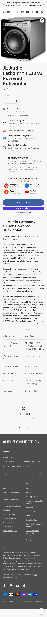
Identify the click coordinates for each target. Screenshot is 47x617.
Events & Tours (32, 520)
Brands (29, 493)
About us (6, 488)
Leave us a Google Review (10, 500)
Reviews (6, 535)
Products (29, 488)
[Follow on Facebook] (4, 585)
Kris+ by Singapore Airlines (34, 525)
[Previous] (3, 4)
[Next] (43, 4)
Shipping (6, 510)
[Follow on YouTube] (17, 585)
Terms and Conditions (12, 506)
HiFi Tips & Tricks (33, 497)
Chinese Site (8, 527)
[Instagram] (32, 12)
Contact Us (30, 512)
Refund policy (8, 522)
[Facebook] (27, 12)
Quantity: (6, 95)
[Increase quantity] (16, 100)
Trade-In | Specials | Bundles (34, 502)
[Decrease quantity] (6, 100)
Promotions (31, 516)
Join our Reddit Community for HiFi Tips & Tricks (34, 533)
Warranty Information (11, 514)
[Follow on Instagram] (11, 585)
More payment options (23, 212)
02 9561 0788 (29, 123)
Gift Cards (30, 540)
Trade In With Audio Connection (11, 494)
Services (29, 508)
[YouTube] (37, 12)
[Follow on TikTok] (24, 585)
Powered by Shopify (33, 601)
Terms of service (9, 518)
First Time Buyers (10, 531)
